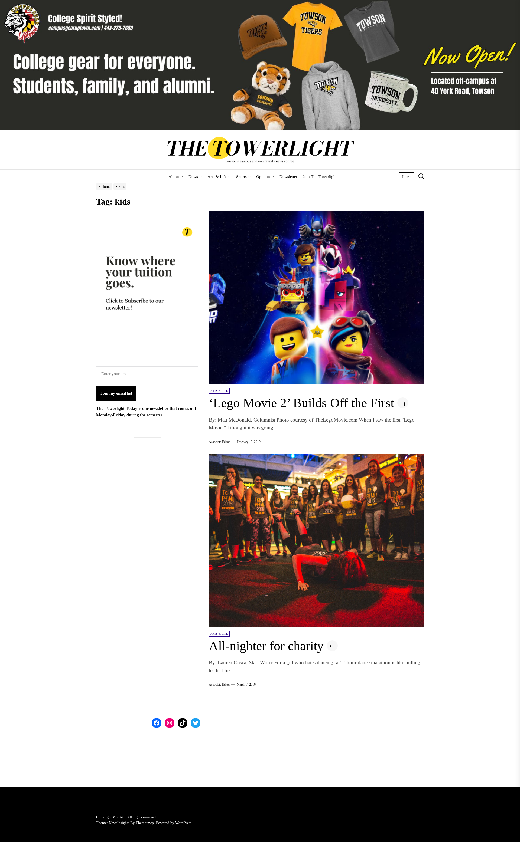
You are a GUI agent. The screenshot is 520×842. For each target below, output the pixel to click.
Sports (241, 177)
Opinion (263, 177)
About (173, 177)
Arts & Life (217, 177)
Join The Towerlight (320, 177)
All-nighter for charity (266, 646)
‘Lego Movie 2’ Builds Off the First (301, 403)
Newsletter (288, 177)
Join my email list (116, 393)
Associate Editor (219, 442)
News (193, 177)
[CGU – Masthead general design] (260, 3)
